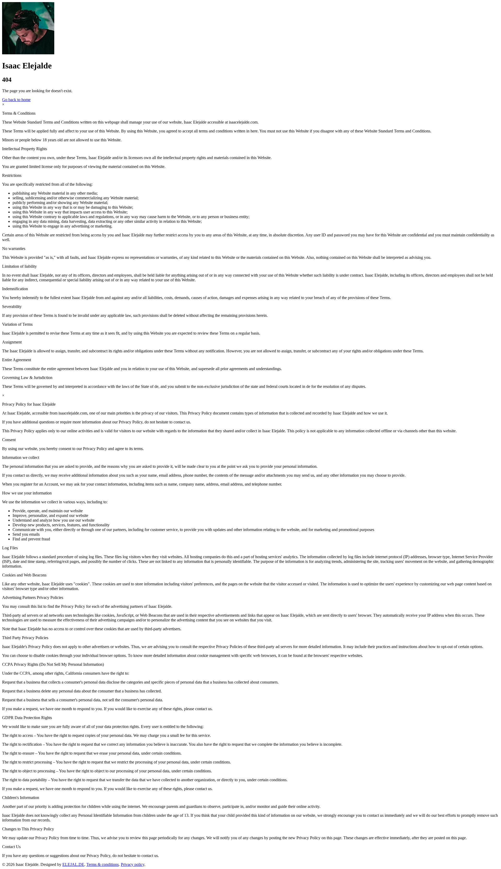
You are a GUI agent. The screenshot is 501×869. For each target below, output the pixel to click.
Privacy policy (132, 864)
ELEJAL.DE (73, 864)
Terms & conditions (102, 864)
